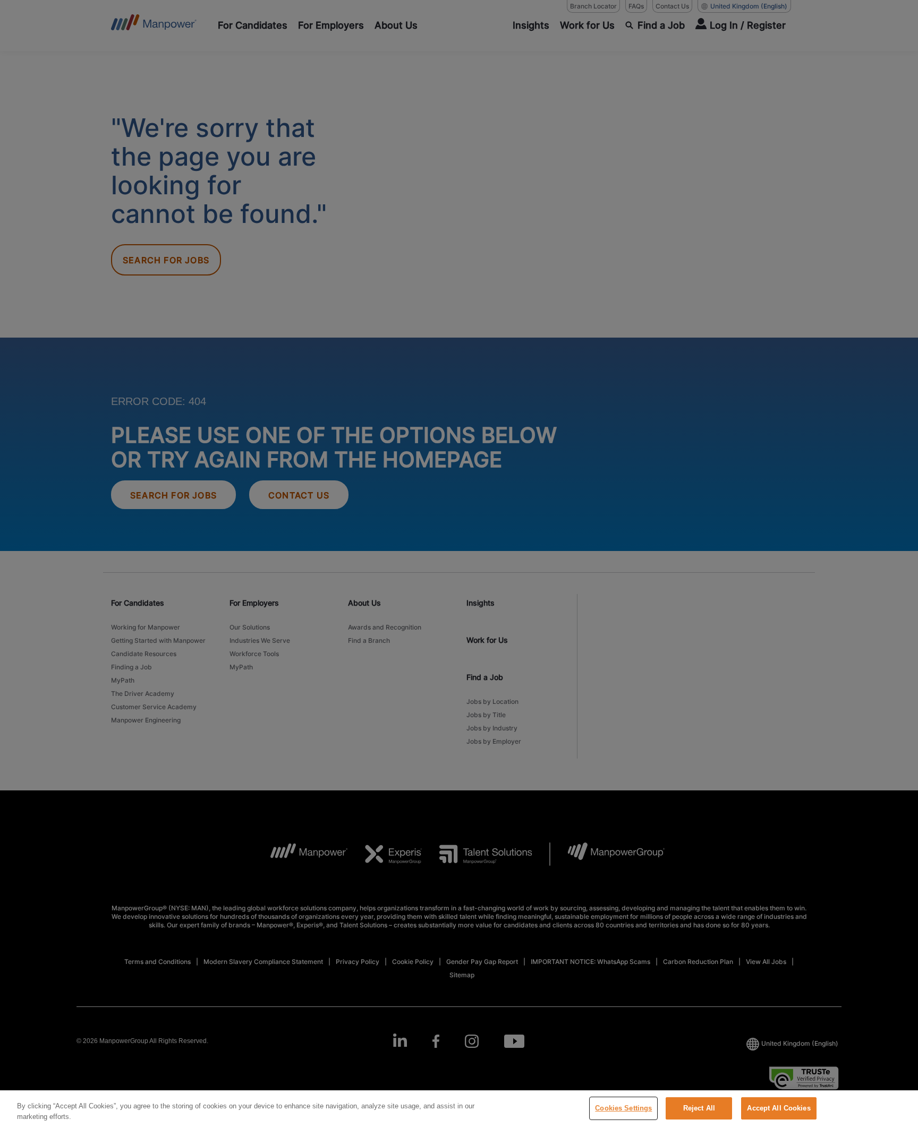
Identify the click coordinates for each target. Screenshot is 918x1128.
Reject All (699, 1108)
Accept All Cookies (778, 1108)
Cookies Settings (623, 1108)
